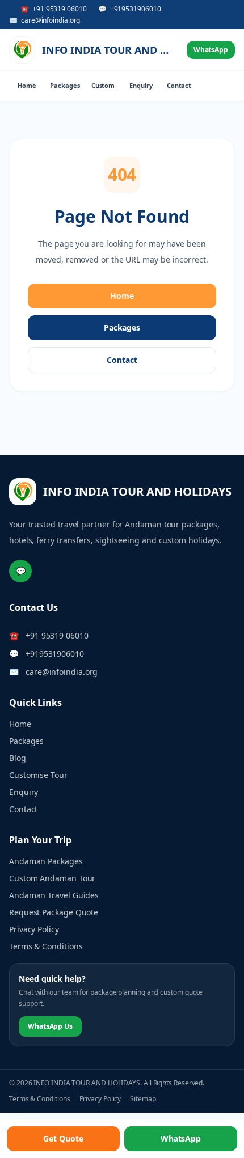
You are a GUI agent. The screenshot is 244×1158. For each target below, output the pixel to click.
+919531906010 (55, 653)
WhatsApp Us (50, 1026)
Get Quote (63, 1138)
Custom (103, 85)
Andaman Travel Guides (54, 895)
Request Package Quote (53, 912)
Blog (17, 758)
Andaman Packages (46, 861)
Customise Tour (38, 775)
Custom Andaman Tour (52, 878)
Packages (64, 85)
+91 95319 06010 (57, 635)
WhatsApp (210, 49)
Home (27, 85)
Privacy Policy (34, 929)
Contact (179, 85)
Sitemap (142, 1099)
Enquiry (140, 85)
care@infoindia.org (62, 671)
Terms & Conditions (46, 946)
